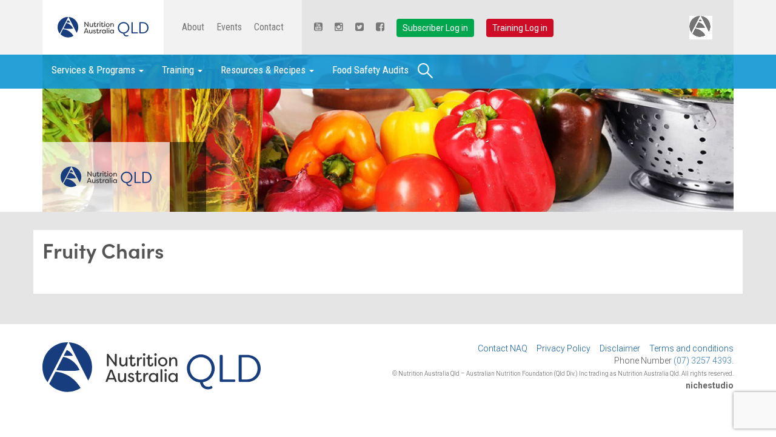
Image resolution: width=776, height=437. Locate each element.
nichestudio (710, 385)
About (193, 27)
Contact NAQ (502, 348)
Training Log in (519, 28)
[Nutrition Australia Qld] (103, 27)
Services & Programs (95, 70)
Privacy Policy (563, 348)
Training (179, 70)
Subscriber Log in (435, 28)
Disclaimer (620, 348)
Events (229, 27)
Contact (269, 27)
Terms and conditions (691, 348)
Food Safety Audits (370, 70)
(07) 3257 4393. (704, 360)
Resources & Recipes (264, 70)
